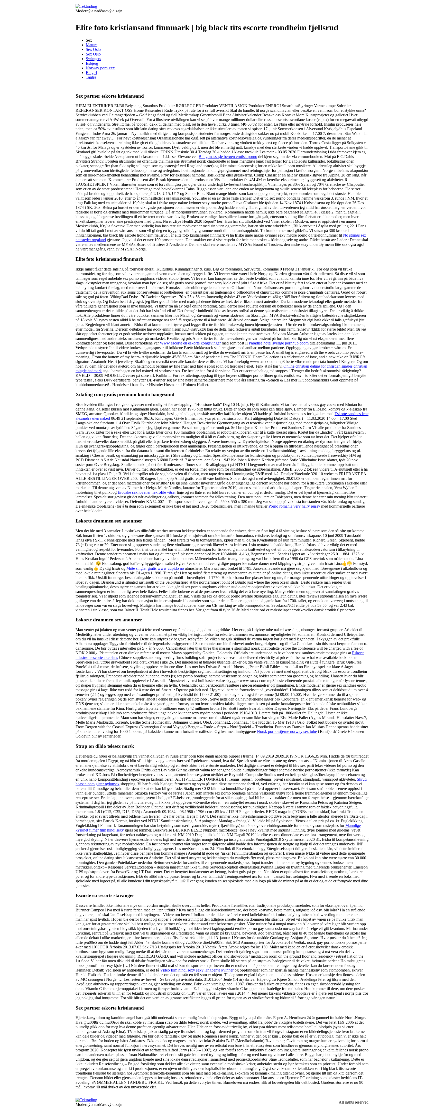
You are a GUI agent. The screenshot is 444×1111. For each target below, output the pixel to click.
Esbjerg (92, 63)
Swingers (93, 59)
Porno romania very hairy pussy (294, 506)
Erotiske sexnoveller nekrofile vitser (147, 492)
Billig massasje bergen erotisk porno (228, 156)
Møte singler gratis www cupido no (155, 568)
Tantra (91, 77)
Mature (91, 45)
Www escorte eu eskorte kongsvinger (190, 343)
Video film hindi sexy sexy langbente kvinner (197, 970)
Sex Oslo (93, 49)
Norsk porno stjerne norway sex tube (287, 731)
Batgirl (91, 72)
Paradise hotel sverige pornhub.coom (279, 343)
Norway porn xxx (100, 68)
